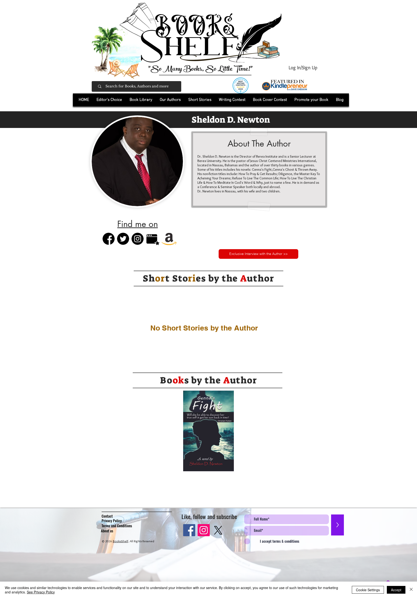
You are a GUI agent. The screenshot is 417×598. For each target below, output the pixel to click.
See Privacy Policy (41, 592)
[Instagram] (204, 530)
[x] (218, 530)
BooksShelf (120, 541)
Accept (396, 589)
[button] (141, 100)
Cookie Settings (368, 589)
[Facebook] (189, 530)
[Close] (411, 589)
